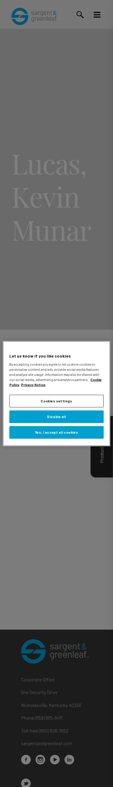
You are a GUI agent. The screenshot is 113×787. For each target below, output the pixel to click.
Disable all (56, 417)
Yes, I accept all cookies (56, 432)
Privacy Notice (33, 385)
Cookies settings (56, 401)
